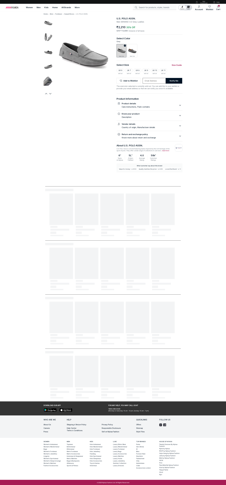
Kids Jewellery (95, 451)
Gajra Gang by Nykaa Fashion (169, 453)
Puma (138, 444)
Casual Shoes (69, 14)
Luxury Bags (117, 451)
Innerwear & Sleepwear (75, 456)
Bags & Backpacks (73, 461)
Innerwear (93, 465)
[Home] (12, 7)
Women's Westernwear (51, 447)
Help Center (71, 428)
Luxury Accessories (120, 454)
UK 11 (163, 70)
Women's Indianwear (51, 444)
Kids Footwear (95, 449)
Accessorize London (143, 468)
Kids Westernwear (96, 447)
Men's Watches (72, 458)
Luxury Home (117, 458)
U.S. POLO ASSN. (126, 18)
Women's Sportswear (51, 458)
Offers (138, 425)
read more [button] (165, 151)
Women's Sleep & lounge (52, 461)
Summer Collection (119, 463)
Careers (47, 428)
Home (46, 14)
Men (51, 14)
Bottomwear (71, 447)
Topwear (70, 444)
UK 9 (146, 70)
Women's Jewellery (50, 454)
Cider (138, 465)
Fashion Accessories (51, 465)
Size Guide (177, 65)
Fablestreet (140, 458)
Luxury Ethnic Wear (119, 444)
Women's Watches (50, 463)
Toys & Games (95, 463)
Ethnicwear (70, 449)
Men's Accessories (73, 454)
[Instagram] (161, 424)
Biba (137, 451)
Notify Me (174, 81)
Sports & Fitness (72, 465)
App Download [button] (203, 2)
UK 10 (154, 70)
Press (46, 432)
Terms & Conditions (75, 430)
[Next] (50, 93)
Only (137, 461)
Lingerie (46, 456)
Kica (160, 463)
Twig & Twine (163, 470)
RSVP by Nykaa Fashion (167, 451)
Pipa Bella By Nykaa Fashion (169, 465)
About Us (47, 425)
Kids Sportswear (95, 456)
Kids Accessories (96, 461)
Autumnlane (140, 463)
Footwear (58, 14)
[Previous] (46, 93)
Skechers (139, 456)
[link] (121, 50)
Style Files (140, 432)
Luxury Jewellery (119, 461)
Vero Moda (140, 447)
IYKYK (161, 460)
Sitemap (139, 428)
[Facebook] (165, 424)
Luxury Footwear (119, 449)
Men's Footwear (72, 451)
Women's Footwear (50, 451)
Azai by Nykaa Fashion (167, 467)
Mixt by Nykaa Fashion (167, 458)
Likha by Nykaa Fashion (167, 456)
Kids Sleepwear (95, 458)
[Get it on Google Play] (50, 410)
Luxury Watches (118, 456)
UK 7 (129, 70)
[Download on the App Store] (65, 410)
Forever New (140, 454)
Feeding (93, 454)
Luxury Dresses (118, 465)
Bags (45, 449)
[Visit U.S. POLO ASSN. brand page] (178, 148)
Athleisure (70, 463)
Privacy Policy (107, 425)
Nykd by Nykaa (164, 449)
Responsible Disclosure (111, 428)
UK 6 (120, 70)
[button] (185, 7)
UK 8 (137, 70)
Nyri (160, 474)
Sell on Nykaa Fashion (110, 432)
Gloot (161, 472)
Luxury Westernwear (120, 447)
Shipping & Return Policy (76, 425)
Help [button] (218, 2)
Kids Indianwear (95, 444)
